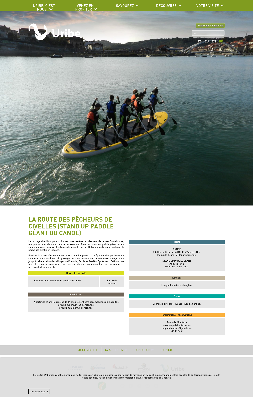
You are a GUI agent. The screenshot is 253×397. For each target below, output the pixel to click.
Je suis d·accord (39, 391)
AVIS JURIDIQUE (116, 350)
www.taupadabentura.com (177, 325)
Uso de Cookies (162, 377)
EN (214, 41)
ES (200, 41)
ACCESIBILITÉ (88, 350)
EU (207, 41)
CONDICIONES (144, 350)
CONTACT (168, 350)
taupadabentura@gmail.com (177, 328)
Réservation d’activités (210, 25)
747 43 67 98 (177, 331)
